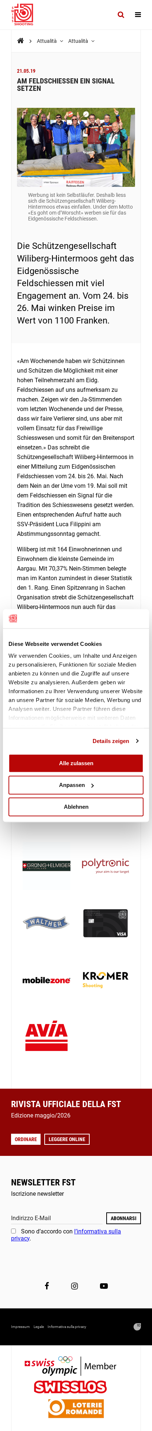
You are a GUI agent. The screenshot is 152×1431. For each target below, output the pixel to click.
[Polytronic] (105, 866)
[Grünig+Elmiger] (46, 866)
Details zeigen (111, 741)
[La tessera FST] (105, 924)
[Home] (20, 41)
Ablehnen (76, 807)
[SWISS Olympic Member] (76, 1366)
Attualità (47, 41)
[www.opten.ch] (137, 1326)
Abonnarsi (124, 1218)
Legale (39, 1327)
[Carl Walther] (46, 924)
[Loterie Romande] (76, 1409)
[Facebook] (47, 1286)
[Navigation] (137, 15)
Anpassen (72, 785)
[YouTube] (104, 1286)
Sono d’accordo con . (66, 1235)
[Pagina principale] (26, 15)
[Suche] (120, 15)
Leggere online (67, 1139)
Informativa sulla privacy (67, 1327)
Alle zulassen (76, 763)
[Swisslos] (76, 1388)
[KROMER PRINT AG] (105, 980)
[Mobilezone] (46, 980)
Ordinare (26, 1139)
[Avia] (46, 1038)
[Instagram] (74, 1286)
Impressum (20, 1327)
